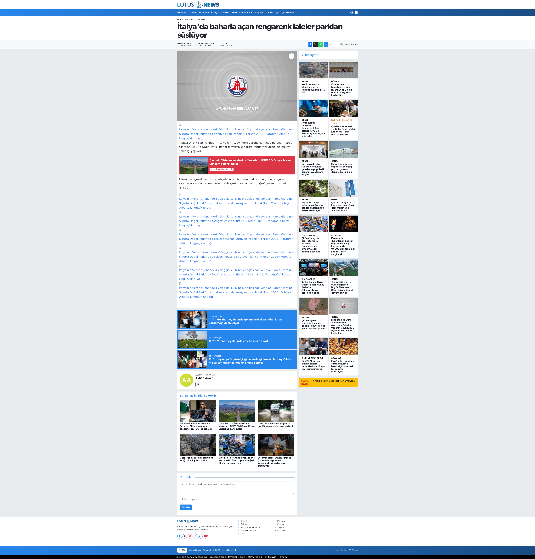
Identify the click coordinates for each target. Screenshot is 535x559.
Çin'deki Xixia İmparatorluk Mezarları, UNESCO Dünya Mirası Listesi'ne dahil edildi (237, 426)
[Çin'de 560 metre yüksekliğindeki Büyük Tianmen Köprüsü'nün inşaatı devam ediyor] (343, 267)
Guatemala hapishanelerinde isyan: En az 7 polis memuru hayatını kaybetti (341, 89)
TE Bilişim (353, 550)
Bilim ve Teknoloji (249, 530)
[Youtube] (205, 536)
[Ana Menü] (356, 13)
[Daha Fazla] (326, 44)
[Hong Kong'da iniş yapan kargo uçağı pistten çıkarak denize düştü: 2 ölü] (343, 149)
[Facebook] (179, 536)
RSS (183, 550)
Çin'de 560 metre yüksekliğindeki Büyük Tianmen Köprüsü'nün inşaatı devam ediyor (342, 287)
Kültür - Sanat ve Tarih (251, 527)
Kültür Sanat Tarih (242, 12)
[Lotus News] (198, 4)
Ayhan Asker (204, 378)
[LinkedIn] (200, 536)
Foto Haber (198, 20)
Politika (225, 12)
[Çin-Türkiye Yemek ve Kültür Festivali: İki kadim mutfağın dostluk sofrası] (343, 108)
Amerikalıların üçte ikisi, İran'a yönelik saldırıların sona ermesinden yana (353, 381)
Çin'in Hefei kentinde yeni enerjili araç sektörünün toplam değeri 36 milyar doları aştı (237, 460)
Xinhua (269, 12)
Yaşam (259, 12)
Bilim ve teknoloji (312, 358)
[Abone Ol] (349, 44)
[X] (185, 536)
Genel (193, 12)
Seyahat (336, 358)
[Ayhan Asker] (186, 380)
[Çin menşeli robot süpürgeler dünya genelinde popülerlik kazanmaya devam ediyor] (313, 149)
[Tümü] (354, 55)
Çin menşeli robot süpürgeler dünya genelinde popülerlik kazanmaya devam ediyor (312, 169)
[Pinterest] (190, 536)
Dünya (215, 12)
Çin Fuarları (288, 12)
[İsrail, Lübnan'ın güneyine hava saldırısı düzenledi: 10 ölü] (313, 70)
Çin (277, 12)
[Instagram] (195, 536)
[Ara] (352, 13)
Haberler (182, 20)
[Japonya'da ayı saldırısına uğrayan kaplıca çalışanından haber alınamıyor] (313, 188)
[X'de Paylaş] (315, 44)
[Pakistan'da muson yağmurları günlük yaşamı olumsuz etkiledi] (276, 410)
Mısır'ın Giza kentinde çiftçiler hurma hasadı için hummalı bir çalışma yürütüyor (343, 366)
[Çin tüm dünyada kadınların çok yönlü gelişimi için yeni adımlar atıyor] (343, 188)
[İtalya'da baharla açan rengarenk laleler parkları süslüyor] (237, 86)
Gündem (182, 12)
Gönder (186, 507)
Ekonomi (204, 12)
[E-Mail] (197, 384)
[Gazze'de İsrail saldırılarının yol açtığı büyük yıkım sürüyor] (198, 445)
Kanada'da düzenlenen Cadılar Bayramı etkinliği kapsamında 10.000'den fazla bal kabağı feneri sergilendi (343, 246)
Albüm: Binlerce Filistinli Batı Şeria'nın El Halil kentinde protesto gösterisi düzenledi (196, 426)
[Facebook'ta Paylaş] (310, 44)
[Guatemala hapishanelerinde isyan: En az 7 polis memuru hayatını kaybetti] (343, 70)
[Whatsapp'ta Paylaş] (320, 44)
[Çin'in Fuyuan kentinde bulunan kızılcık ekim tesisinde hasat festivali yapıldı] (313, 306)
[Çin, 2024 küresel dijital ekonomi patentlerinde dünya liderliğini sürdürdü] (313, 346)
